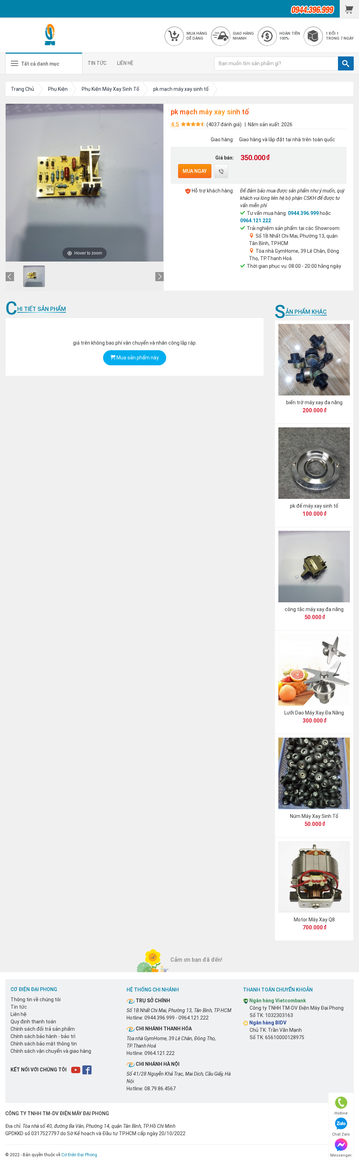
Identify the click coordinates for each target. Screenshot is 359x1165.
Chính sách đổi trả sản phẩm (43, 1029)
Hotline (341, 1113)
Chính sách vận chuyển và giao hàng (51, 1051)
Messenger (341, 1155)
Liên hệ (19, 1014)
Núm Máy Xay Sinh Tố (314, 816)
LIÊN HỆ (125, 63)
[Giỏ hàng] (349, 9)
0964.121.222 (255, 220)
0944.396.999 (303, 213)
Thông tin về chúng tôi (36, 999)
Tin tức (19, 1007)
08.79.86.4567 (160, 1088)
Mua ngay (195, 171)
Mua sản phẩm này (137, 357)
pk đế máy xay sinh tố (314, 506)
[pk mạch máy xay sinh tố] (34, 276)
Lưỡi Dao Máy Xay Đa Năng (314, 713)
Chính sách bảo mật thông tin (44, 1044)
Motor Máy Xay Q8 (314, 919)
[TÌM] (346, 63)
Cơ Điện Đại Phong (79, 1154)
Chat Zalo (341, 1134)
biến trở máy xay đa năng (314, 402)
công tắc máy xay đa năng (314, 609)
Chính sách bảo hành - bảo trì (43, 1036)
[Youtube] (76, 1069)
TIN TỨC (97, 63)
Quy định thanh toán (33, 1021)
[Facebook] (87, 1069)
